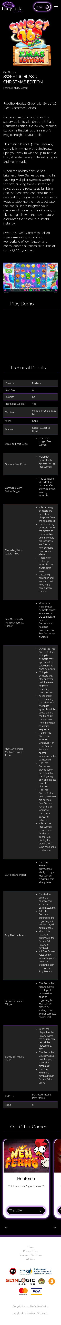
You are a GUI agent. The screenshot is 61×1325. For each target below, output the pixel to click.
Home (30, 1247)
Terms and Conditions (30, 1255)
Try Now (15, 1210)
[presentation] (6, 1227)
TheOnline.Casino (39, 1306)
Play (39, 7)
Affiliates (30, 1259)
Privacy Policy (30, 1251)
